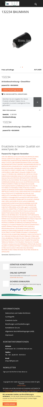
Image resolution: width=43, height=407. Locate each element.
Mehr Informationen (9, 110)
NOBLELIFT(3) (12, 221)
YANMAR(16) (34, 250)
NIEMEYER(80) (22, 219)
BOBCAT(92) (5, 166)
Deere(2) (4, 178)
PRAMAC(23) (20, 224)
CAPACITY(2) (25, 168)
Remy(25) (16, 226)
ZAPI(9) (4, 252)
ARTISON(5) (34, 160)
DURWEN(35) (6, 182)
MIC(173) (18, 215)
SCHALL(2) (35, 230)
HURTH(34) (29, 197)
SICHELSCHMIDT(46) (13, 234)
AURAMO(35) (19, 162)
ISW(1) (4, 201)
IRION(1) (31, 199)
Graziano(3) (37, 190)
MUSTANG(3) (20, 217)
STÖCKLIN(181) (35, 238)
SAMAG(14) (5, 230)
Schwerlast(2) (33, 232)
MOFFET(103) (6, 217)
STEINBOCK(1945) (18, 238)
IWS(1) (8, 201)
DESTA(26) (23, 178)
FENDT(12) (13, 186)
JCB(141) (16, 201)
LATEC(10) (5, 209)
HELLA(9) (31, 193)
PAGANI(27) (5, 223)
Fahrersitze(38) (29, 184)
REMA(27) (10, 226)
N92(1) (27, 217)
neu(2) (31, 217)
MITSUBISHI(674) (33, 215)
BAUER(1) (21, 164)
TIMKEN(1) (11, 242)
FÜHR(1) (32, 188)
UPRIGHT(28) (31, 244)
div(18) (11, 180)
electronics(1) (20, 182)
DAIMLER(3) (13, 176)
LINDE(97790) (12, 209)
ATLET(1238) (11, 162)
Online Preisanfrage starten (12, 90)
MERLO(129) (5, 215)
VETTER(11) (18, 246)
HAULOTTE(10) (6, 193)
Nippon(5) (38, 219)
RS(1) (33, 226)
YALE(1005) (27, 250)
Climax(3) (22, 172)
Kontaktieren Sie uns (12, 328)
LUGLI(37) (15, 211)
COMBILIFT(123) (31, 172)
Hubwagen (25, 390)
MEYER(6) (12, 215)
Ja (37, 102)
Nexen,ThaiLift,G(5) (12, 219)
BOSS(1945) (28, 166)
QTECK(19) (27, 224)
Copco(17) (5, 174)
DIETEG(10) (5, 180)
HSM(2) (33, 195)
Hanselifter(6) (36, 191)
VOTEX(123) (5, 248)
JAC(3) (12, 201)
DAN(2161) (21, 176)
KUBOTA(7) (5, 207)
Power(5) (13, 224)
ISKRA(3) (36, 199)
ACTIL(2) (16, 157)
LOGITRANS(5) (32, 209)
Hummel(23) (22, 197)
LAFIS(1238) (20, 207)
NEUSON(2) (36, 217)
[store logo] (12, 3)
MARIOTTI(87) (6, 213)
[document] (22, 400)
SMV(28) (7, 236)
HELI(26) (25, 193)
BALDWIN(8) (5, 164)
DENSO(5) (16, 178)
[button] (21, 67)
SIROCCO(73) (32, 234)
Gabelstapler (17, 390)
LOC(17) (25, 209)
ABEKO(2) (10, 157)
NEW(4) (4, 219)
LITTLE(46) (20, 209)
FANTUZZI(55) (6, 186)
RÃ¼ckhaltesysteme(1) (9, 228)
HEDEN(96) (18, 193)
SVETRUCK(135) (6, 240)
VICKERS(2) (25, 246)
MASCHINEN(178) (15, 213)
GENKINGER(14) (20, 190)
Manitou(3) (27, 211)
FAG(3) (23, 184)
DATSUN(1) (28, 176)
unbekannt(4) (12, 244)
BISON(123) (37, 164)
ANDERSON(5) (6, 160)
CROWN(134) (12, 174)
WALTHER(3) (13, 250)
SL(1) (3, 236)
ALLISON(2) (24, 159)
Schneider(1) (25, 232)
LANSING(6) (33, 207)
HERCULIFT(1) (6, 195)
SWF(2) (13, 240)
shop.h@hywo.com (11, 361)
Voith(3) (31, 246)
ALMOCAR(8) (32, 159)
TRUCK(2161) (29, 242)
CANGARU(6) (18, 168)
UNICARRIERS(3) (22, 244)
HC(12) (13, 193)
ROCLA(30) (28, 226)
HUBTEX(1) (5, 197)
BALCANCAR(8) (33, 162)
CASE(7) (13, 170)
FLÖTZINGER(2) (13, 188)
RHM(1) (22, 226)
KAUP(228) (34, 203)
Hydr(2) (35, 197)
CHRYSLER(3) (6, 172)
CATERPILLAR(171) (21, 170)
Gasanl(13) (5, 190)
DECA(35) (34, 176)
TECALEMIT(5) (34, 240)
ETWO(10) (5, 184)
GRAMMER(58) (29, 190)
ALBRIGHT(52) (11, 159)
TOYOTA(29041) (19, 242)
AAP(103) (4, 157)
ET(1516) (36, 182)
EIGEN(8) (12, 182)
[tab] (21, 110)
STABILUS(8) (35, 236)
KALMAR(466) (26, 203)
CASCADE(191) (6, 170)
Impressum (9, 335)
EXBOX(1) (11, 184)
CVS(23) (35, 174)
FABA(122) (17, 184)
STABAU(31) (27, 236)
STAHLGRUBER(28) (7, 238)
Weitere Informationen (10, 400)
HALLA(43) (19, 191)
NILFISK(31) (31, 219)
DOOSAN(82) (35, 180)
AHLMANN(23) (29, 157)
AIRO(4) (4, 159)
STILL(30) (27, 238)
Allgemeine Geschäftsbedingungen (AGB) (19, 331)
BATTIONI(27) (13, 164)
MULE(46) (13, 217)
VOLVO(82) (37, 246)
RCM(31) (4, 226)
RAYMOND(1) (35, 224)
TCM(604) (27, 240)
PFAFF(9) (34, 223)
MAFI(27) (21, 211)
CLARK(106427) (14, 172)
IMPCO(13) (24, 199)
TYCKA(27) (5, 244)
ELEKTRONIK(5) (29, 182)
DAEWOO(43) (6, 176)
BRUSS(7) (35, 166)
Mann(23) (34, 211)
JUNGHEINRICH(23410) (9, 203)
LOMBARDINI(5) (6, 211)
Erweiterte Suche (11, 320)
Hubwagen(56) (13, 197)
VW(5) (18, 248)
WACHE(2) (23, 248)
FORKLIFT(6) (22, 188)
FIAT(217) (28, 186)
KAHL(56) (19, 203)
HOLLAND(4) (27, 195)
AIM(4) (36, 157)
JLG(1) (21, 201)
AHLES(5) (22, 157)
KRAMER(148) (32, 205)
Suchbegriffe (9, 317)
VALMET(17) (5, 246)
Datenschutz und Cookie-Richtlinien (17, 313)
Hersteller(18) (14, 195)
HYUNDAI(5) (12, 199)
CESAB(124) (30, 170)
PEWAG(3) (28, 223)
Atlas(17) (4, 162)
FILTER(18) (34, 186)
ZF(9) (7, 252)
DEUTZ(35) (34, 178)
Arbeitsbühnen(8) (16, 160)
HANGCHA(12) (27, 191)
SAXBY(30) (20, 230)
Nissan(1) (4, 221)
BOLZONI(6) (13, 166)
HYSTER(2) (5, 199)
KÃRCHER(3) (12, 207)
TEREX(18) (5, 242)
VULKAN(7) (12, 248)
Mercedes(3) (31, 213)
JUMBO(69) (31, 201)
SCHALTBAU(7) (6, 232)
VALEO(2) (38, 244)
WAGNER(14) (5, 250)
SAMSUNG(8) (13, 230)
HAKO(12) (13, 191)
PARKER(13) (12, 223)
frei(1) (28, 188)
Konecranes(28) (16, 205)
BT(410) (4, 168)
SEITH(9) (4, 234)
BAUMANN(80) (28, 164)
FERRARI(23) (21, 186)
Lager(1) (26, 207)
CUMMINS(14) (20, 174)
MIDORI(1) (25, 215)
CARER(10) (33, 168)
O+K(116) (19, 221)
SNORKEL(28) (14, 236)
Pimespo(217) (6, 224)
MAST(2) (24, 213)
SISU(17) (38, 234)
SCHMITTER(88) (16, 232)
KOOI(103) (24, 205)
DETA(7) (28, 178)
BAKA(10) (26, 162)
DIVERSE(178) (17, 180)
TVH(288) (36, 242)
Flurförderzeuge (8, 390)
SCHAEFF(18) (28, 230)
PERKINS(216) (20, 223)
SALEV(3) (32, 228)
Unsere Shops (21, 385)
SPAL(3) (21, 236)
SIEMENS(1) (23, 234)
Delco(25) (10, 178)
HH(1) (21, 195)
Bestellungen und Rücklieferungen (17, 324)
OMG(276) (31, 221)
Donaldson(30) (26, 180)
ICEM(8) (18, 199)
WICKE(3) (20, 250)
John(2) (25, 201)
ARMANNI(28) (26, 160)
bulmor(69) (9, 168)
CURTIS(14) (29, 174)
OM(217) (25, 221)
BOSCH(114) (20, 166)
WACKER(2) (30, 248)
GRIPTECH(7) (5, 191)
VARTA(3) (12, 246)
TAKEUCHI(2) (20, 240)
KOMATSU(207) (6, 205)
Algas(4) (18, 159)
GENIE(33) (11, 190)
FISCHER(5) (5, 188)
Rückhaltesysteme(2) (22, 228)
